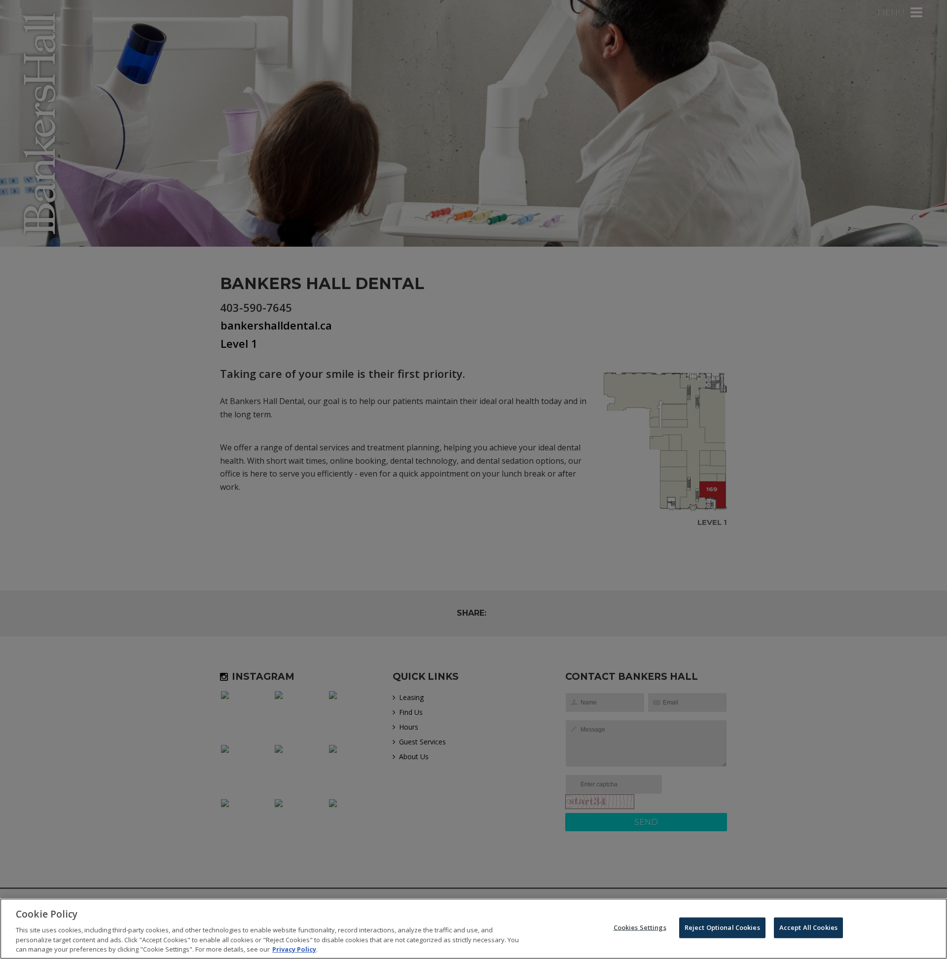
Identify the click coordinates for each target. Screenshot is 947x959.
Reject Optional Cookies (722, 927)
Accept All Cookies (808, 927)
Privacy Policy (294, 948)
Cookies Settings (640, 927)
